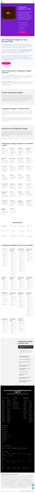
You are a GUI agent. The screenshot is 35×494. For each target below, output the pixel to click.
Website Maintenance (25, 418)
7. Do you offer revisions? (23, 371)
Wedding (11, 175)
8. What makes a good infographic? (23, 375)
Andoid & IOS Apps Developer (19, 448)
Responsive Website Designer (25, 404)
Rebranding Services (8, 413)
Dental (11, 166)
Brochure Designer (3, 403)
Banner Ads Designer (3, 411)
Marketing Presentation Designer (9, 419)
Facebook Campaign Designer (6, 436)
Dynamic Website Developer (25, 409)
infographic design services (8, 81)
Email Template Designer (26, 414)
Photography (29, 200)
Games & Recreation (20, 201)
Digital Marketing (4, 427)
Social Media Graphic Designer (3, 409)
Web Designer (25, 400)
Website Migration (9, 455)
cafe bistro (24, 468)
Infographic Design (15, 93)
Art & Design (4, 166)
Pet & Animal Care (4, 159)
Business (28, 175)
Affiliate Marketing (4, 435)
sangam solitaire (14, 468)
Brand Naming (9, 406)
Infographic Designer (8, 417)
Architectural (12, 184)
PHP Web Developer (30, 403)
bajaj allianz (8, 468)
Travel (3, 175)
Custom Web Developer (25, 411)
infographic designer (12, 75)
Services (13, 460)
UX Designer (14, 400)
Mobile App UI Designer (16, 403)
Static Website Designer (25, 406)
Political (11, 191)
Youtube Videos (4, 441)
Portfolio (18, 460)
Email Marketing (4, 432)
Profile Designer (4, 405)
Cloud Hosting (19, 453)
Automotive (12, 208)
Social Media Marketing (5, 431)
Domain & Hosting (30, 421)
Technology (20, 158)
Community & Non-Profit (4, 192)
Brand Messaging (8, 415)
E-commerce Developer (31, 407)
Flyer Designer (3, 406)
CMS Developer (31, 411)
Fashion (3, 148)
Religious (20, 191)
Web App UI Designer (15, 402)
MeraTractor (29, 468)
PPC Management (4, 433)
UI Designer (14, 399)
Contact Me (22, 32)
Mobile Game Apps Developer (25, 448)
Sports (27, 166)
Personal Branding (3, 209)
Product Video (4, 440)
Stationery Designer (8, 422)
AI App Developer (30, 401)
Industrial (28, 158)
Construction (12, 158)
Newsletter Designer (3, 414)
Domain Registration (3, 454)
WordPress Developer (30, 405)
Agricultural (20, 184)
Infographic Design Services (12, 143)
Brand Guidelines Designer (8, 410)
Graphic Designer (3, 400)
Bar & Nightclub (5, 184)
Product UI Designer (15, 404)
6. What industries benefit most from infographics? (24, 369)
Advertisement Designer (9, 400)
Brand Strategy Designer (9, 404)
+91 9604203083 (10, 394)
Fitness (19, 175)
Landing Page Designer (16, 407)
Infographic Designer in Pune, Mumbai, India (24, 11)
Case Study (29, 460)
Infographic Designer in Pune (16, 40)
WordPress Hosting (29, 454)
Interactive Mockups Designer (17, 408)
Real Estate (12, 148)
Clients (24, 460)
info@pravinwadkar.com (22, 394)
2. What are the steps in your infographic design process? (24, 357)
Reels (2, 442)
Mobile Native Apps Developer (14, 448)
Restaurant (20, 148)
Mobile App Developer (3, 448)
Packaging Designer (3, 417)
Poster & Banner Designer (4, 419)
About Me (8, 460)
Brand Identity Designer (9, 402)
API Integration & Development (31, 419)
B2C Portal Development (31, 415)
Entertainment (4, 200)
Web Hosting (8, 453)
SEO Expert (3, 428)
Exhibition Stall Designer (4, 421)
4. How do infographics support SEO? (24, 362)
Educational (12, 200)
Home (2, 460)
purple (2, 468)
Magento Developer (30, 409)
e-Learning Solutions (30, 413)
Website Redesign (25, 416)
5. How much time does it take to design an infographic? (25, 366)
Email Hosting (24, 453)
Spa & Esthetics (21, 166)
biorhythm (18, 468)
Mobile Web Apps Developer (9, 448)
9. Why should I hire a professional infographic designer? (25, 378)
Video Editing (3, 437)
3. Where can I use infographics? (24, 359)
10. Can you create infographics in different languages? (25, 381)
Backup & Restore (4, 455)
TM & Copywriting (8, 408)
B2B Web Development (31, 417)
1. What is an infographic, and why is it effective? (25, 347)
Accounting (28, 184)
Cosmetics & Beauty (28, 149)
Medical (27, 191)
